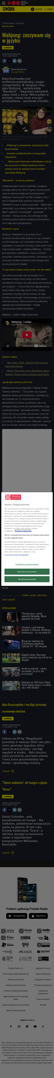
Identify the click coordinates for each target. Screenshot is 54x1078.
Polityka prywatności (23, 531)
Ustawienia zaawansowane (27, 564)
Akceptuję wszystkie (27, 579)
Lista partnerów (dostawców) (16, 555)
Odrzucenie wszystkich (27, 571)
